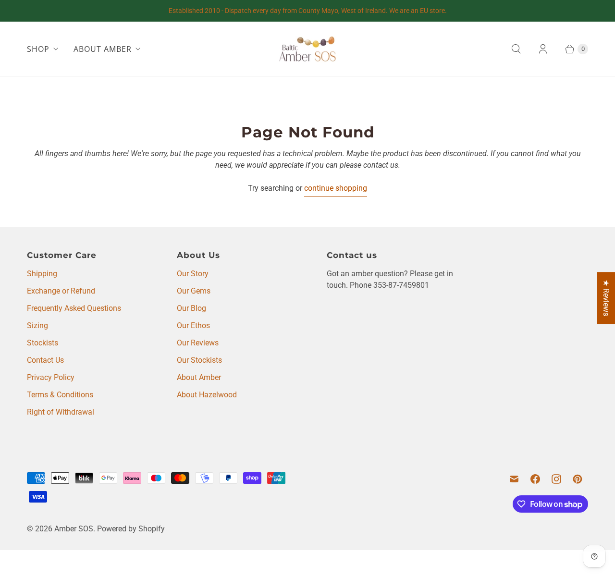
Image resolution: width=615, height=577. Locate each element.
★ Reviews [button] (606, 298)
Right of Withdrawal (60, 412)
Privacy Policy (50, 377)
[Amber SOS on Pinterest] (577, 479)
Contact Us (45, 360)
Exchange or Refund (61, 290)
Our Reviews (198, 342)
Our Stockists (199, 360)
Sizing (37, 325)
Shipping (42, 273)
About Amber (199, 377)
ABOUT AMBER (103, 49)
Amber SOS (73, 528)
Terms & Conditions (60, 394)
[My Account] (542, 49)
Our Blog (191, 308)
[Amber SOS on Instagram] (556, 479)
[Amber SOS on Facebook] (535, 479)
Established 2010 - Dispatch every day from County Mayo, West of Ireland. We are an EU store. (308, 10)
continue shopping (335, 188)
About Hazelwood (207, 394)
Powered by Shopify (131, 528)
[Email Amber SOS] (514, 479)
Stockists (42, 342)
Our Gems (193, 290)
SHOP (38, 49)
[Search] (516, 49)
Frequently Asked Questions (74, 308)
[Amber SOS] (307, 48)
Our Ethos (193, 325)
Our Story (193, 273)
